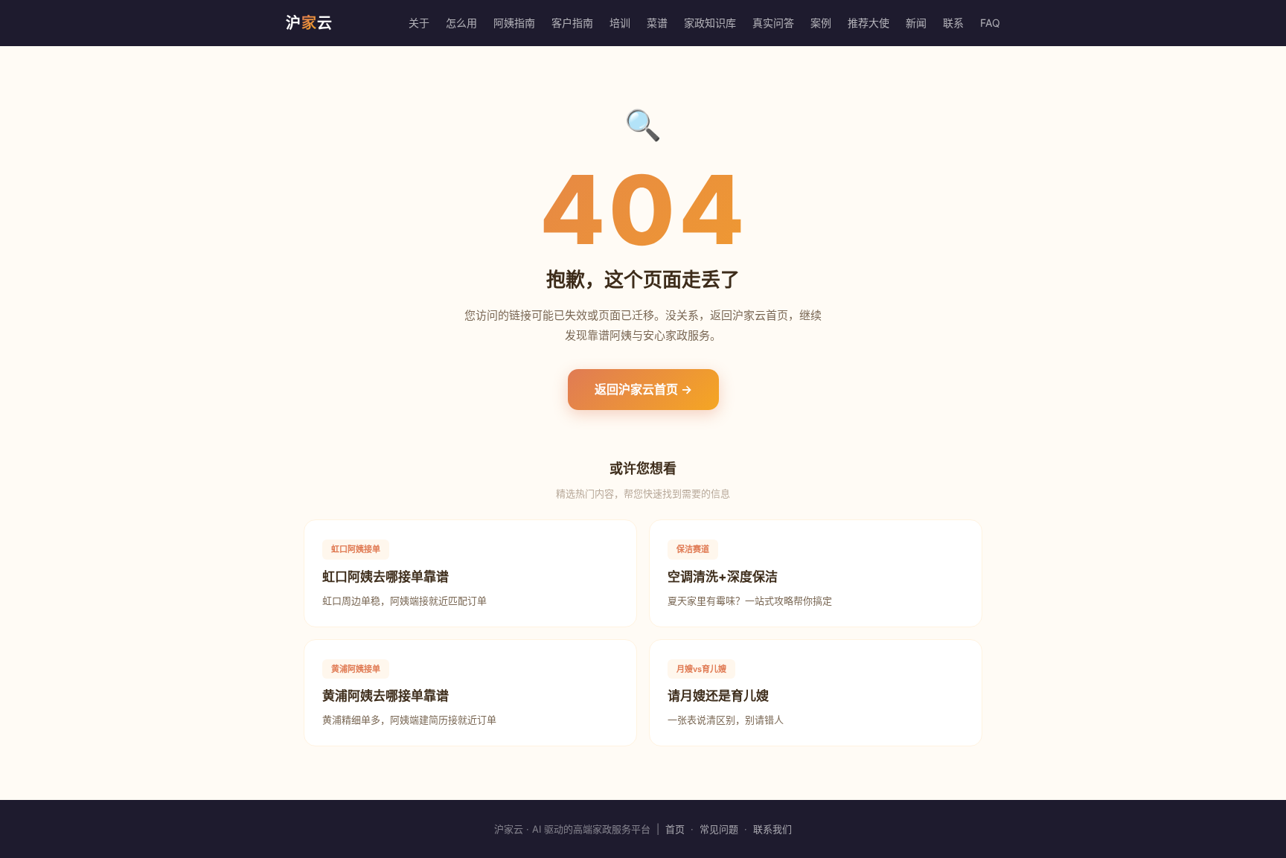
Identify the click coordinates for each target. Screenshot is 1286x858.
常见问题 (719, 829)
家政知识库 (710, 22)
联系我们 (772, 829)
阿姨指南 (514, 22)
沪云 (309, 23)
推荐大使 (868, 22)
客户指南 (572, 22)
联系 (953, 22)
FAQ (990, 22)
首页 (675, 829)
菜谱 (657, 22)
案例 (820, 22)
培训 (620, 22)
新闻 (916, 22)
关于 (419, 22)
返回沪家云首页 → (643, 389)
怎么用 (461, 22)
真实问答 (773, 22)
